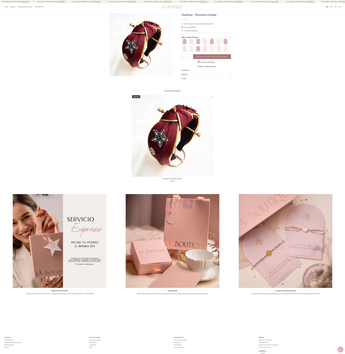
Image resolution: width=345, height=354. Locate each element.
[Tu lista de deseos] (335, 7)
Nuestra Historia (8, 340)
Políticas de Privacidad (265, 347)
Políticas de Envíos (264, 342)
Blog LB (6, 347)
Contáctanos (92, 345)
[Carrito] (339, 6)
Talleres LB (177, 342)
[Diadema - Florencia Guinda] (172, 136)
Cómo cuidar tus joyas (95, 340)
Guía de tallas (93, 342)
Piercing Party (178, 345)
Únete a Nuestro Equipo (180, 340)
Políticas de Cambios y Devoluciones (268, 345)
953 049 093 (25, 1)
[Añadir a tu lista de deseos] (211, 97)
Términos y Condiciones (265, 340)
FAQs (90, 347)
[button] (6, 7)
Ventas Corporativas (179, 347)
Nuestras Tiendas (9, 345)
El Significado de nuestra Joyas (12, 342)
